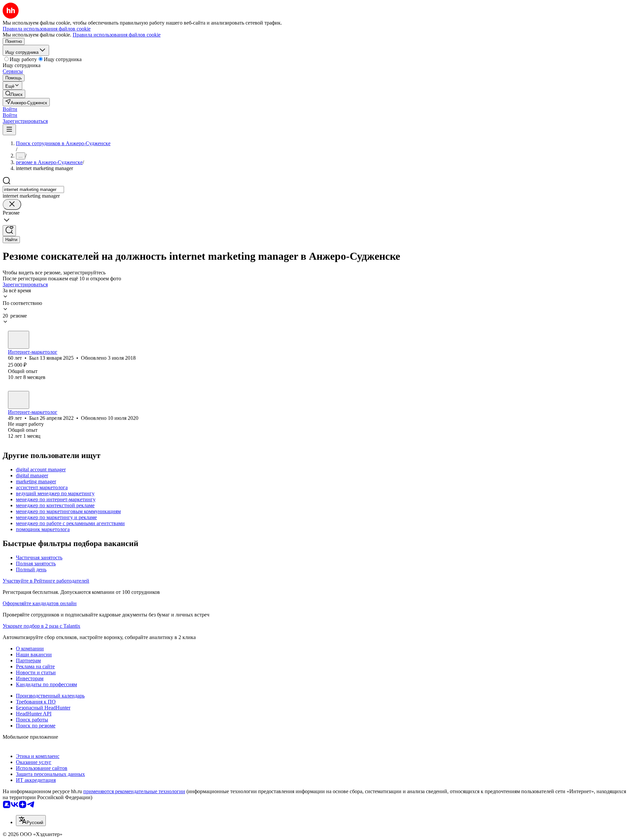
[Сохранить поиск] (9, 230)
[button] (10, 109)
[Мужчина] (18, 340)
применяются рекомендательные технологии (134, 791)
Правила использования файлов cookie (117, 35)
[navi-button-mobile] (9, 129)
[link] (14, 94)
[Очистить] (12, 204)
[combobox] (33, 189)
